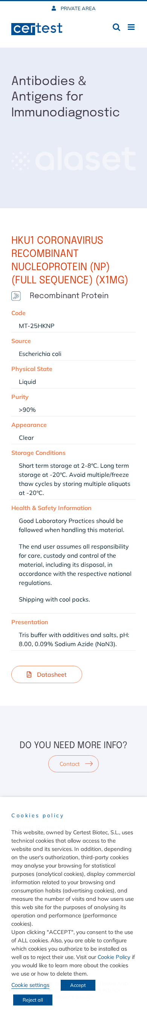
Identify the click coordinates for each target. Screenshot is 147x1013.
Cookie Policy (114, 956)
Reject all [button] (33, 1000)
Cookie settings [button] (30, 984)
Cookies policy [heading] (37, 815)
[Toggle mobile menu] (132, 27)
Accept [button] (78, 985)
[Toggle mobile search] (116, 27)
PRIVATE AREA (78, 8)
